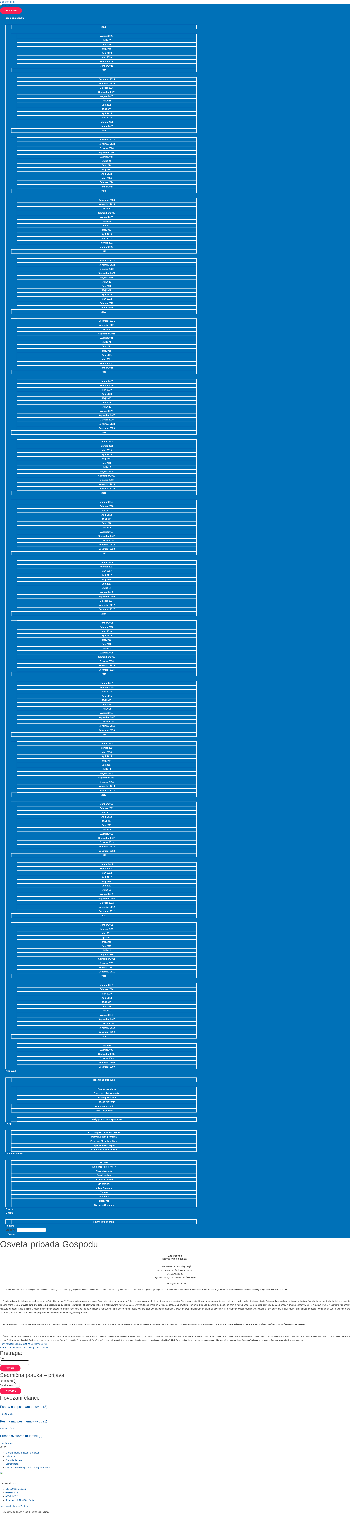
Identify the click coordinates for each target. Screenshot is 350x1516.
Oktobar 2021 (107, 329)
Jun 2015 (106, 704)
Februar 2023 (106, 243)
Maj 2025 (106, 109)
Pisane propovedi (106, 1097)
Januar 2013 (106, 804)
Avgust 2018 (106, 532)
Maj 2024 (106, 169)
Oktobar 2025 (107, 88)
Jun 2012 (106, 886)
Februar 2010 (106, 989)
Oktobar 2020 (107, 420)
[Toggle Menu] (101, 22)
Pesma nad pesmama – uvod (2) (23, 1407)
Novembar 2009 (107, 1062)
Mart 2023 (107, 238)
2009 (103, 1036)
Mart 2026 (107, 57)
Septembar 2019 (106, 476)
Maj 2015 (106, 700)
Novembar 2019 (107, 484)
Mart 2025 (107, 117)
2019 (103, 432)
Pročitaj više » (7, 1414)
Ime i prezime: (7, 1381)
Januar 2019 (106, 441)
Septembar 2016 (106, 657)
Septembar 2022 (106, 273)
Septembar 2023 (106, 213)
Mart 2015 (107, 692)
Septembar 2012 (106, 898)
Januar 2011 (106, 925)
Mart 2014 (107, 752)
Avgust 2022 (106, 277)
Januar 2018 (106, 502)
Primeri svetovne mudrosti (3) (21, 1436)
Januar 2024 (106, 187)
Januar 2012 (106, 864)
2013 (103, 795)
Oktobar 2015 (107, 721)
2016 (103, 614)
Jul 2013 (106, 829)
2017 (103, 553)
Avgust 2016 (106, 653)
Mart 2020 (107, 390)
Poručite (9, 1209)
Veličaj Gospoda (104, 1188)
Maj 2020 (106, 398)
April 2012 (106, 877)
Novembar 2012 (107, 907)
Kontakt (9, 1226)
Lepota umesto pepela (104, 1145)
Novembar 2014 (107, 786)
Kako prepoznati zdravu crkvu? (104, 1132)
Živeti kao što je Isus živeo (103, 1141)
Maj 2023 (106, 230)
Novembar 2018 (107, 545)
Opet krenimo (104, 1175)
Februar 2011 (106, 929)
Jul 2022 (106, 282)
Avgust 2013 (106, 834)
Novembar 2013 (107, 846)
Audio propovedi (104, 1106)
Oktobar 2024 (107, 148)
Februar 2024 (106, 182)
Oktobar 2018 (107, 540)
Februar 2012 (106, 868)
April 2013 (106, 817)
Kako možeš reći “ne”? (104, 1167)
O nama (9, 1213)
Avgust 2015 (106, 713)
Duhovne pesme (14, 1153)
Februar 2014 (106, 748)
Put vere (104, 1162)
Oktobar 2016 (107, 661)
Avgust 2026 (106, 36)
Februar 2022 (106, 303)
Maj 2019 (106, 459)
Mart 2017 (107, 571)
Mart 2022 (107, 299)
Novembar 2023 (107, 204)
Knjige (8, 1123)
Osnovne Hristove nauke (106, 1093)
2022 (103, 251)
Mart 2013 (107, 812)
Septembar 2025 (106, 92)
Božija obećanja (106, 1102)
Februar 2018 (106, 506)
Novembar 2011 (107, 967)
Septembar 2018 (106, 536)
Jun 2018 (106, 523)
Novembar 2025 (107, 83)
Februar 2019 (106, 446)
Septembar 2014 (106, 778)
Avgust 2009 (106, 1050)
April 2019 (106, 454)
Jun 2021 (106, 346)
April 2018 (106, 515)
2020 (103, 372)
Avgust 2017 (106, 592)
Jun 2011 (106, 946)
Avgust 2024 (106, 157)
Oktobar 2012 (107, 903)
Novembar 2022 (107, 265)
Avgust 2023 (106, 217)
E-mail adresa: (7, 1385)
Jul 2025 (106, 101)
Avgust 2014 (106, 773)
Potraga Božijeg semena (104, 1137)
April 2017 (106, 575)
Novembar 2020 (107, 424)
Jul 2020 (106, 407)
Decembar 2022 (107, 260)
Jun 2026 (106, 44)
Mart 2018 (107, 510)
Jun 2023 (106, 226)
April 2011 (107, 937)
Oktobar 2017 (107, 601)
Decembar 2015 (107, 730)
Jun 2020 (106, 402)
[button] (10, 1234)
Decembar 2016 (107, 670)
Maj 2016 (106, 640)
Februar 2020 (106, 385)
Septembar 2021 (106, 334)
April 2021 (106, 355)
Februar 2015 (106, 687)
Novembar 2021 (107, 325)
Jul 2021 (106, 342)
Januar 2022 (106, 307)
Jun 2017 (106, 584)
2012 (103, 855)
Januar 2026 (106, 66)
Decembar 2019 (107, 488)
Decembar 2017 (107, 609)
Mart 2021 (107, 359)
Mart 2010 (107, 994)
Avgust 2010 (106, 1015)
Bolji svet (104, 1201)
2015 (103, 674)
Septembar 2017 (106, 596)
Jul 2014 (106, 769)
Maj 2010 (106, 1002)
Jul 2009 (106, 1045)
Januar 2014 (106, 743)
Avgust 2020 (106, 411)
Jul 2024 (106, 161)
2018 (103, 493)
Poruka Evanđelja (106, 1089)
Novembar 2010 (107, 1028)
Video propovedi (104, 1110)
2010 (103, 976)
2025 (103, 70)
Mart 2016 (107, 631)
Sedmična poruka (14, 18)
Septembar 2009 (106, 1054)
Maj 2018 (106, 519)
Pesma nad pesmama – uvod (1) (23, 1421)
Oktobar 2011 (106, 963)
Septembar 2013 (106, 838)
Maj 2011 (106, 942)
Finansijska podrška (103, 1222)
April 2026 (106, 53)
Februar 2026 (106, 61)
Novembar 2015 (107, 726)
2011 (104, 915)
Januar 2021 (106, 368)
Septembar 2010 (106, 1019)
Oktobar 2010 (107, 1023)
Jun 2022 (106, 286)
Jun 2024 (106, 165)
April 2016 (106, 635)
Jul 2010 (106, 1011)
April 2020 (106, 394)
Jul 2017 (106, 588)
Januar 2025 (106, 126)
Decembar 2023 (107, 200)
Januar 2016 (106, 623)
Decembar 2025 (107, 79)
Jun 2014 (106, 765)
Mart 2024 (107, 178)
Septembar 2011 (106, 959)
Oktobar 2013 (107, 842)
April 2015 (106, 696)
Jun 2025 (106, 105)
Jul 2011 (106, 950)
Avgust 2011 (106, 954)
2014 (103, 734)
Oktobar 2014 (107, 782)
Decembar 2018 (107, 549)
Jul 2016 (106, 648)
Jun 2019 (106, 463)
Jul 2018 (106, 527)
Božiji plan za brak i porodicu (107, 1119)
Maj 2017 (106, 579)
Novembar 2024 (107, 144)
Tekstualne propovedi (104, 1080)
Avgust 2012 (106, 894)
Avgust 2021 (106, 338)
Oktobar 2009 (107, 1058)
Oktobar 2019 (107, 480)
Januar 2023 (106, 247)
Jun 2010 (106, 1006)
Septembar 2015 (106, 717)
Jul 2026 (106, 40)
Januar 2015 (106, 683)
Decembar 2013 (107, 851)
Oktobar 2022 (107, 269)
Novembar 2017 (107, 605)
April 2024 (106, 174)
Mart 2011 (107, 933)
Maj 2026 (106, 49)
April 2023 (106, 234)
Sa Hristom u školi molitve (104, 1149)
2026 (103, 27)
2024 (103, 130)
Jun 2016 (106, 644)
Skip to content (7, 2)
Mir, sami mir (103, 1184)
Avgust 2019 (106, 471)
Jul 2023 (106, 221)
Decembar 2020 (107, 428)
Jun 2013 (106, 825)
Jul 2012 (106, 890)
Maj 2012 (106, 881)
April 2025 (106, 113)
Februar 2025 (106, 122)
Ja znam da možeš (103, 1179)
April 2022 (106, 294)
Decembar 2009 (107, 1067)
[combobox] (14, 1362)
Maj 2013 (106, 821)
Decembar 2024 (107, 140)
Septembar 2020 (106, 415)
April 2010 (106, 998)
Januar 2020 (106, 381)
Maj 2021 (106, 351)
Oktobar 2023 (107, 208)
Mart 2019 (107, 450)
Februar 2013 (106, 808)
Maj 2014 (106, 761)
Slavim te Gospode (104, 1205)
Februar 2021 (106, 363)
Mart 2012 (107, 873)
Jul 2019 (106, 467)
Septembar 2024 (106, 152)
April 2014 (106, 756)
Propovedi (10, 1071)
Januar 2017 (106, 562)
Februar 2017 (106, 567)
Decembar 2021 (107, 321)
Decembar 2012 (107, 911)
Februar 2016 (106, 627)
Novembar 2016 (107, 665)
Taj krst (104, 1192)
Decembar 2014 (107, 790)
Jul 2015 (106, 709)
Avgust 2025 (106, 96)
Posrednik (104, 1196)
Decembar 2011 (107, 972)
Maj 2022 (106, 290)
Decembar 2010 (107, 1032)
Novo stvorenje (104, 1171)
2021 (103, 312)
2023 (103, 191)
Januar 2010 (106, 985)
